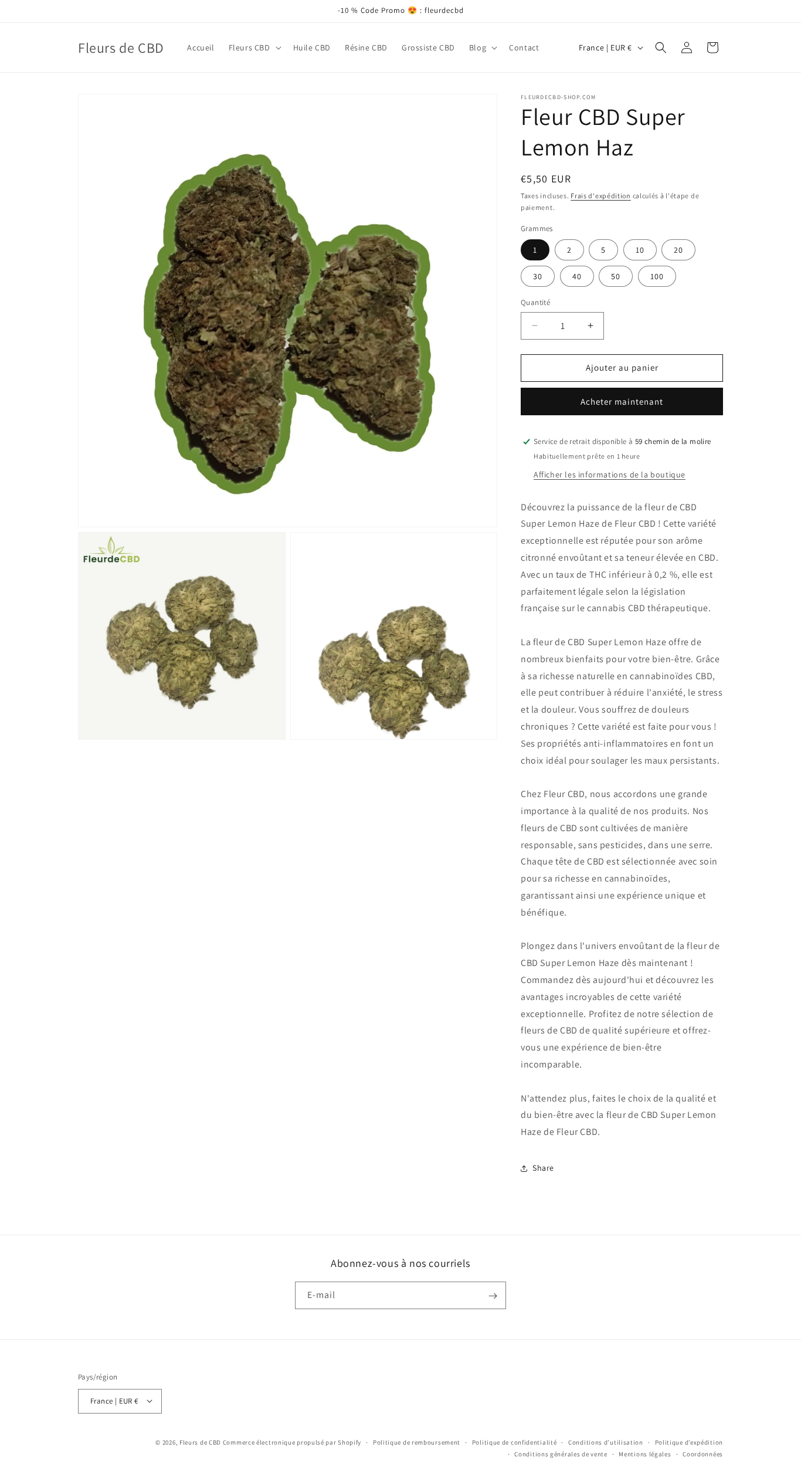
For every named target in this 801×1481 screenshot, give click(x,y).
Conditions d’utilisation (605, 1442)
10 (640, 250)
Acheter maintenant (622, 401)
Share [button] (543, 1168)
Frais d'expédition (601, 195)
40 (577, 276)
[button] (254, 47)
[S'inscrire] (492, 1296)
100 (657, 276)
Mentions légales (645, 1453)
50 (615, 276)
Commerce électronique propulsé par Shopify (292, 1442)
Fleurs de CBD (201, 1442)
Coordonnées (703, 1453)
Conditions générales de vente (560, 1453)
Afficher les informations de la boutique (609, 474)
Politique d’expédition (689, 1442)
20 (678, 250)
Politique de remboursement (416, 1442)
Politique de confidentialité (514, 1442)
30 (537, 276)
